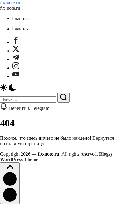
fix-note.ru (10, 2)
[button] (57, 88)
